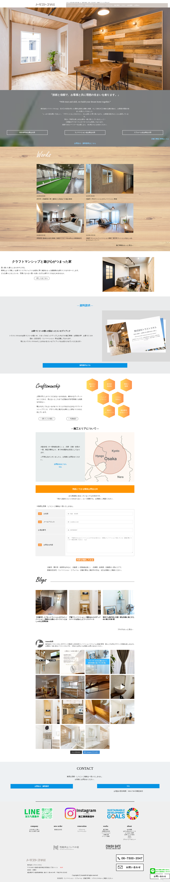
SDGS (129, 836)
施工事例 (116, 5)
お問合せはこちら (60, 464)
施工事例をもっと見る (124, 245)
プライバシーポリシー (129, 839)
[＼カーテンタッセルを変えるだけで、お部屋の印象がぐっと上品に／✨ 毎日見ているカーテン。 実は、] (122, 662)
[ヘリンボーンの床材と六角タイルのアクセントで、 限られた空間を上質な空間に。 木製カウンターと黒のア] (122, 687)
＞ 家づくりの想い (46, 419)
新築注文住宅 (89, 5)
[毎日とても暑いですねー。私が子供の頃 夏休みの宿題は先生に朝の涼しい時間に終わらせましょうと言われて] (73, 662)
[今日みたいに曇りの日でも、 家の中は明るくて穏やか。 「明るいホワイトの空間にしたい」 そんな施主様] (122, 712)
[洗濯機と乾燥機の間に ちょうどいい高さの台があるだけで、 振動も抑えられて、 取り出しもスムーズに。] (48, 737)
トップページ (71, 5)
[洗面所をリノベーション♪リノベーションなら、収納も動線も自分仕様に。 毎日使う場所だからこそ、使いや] (97, 737)
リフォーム (109, 5)
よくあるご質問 (129, 833)
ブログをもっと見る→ (125, 629)
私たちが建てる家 (34, 831)
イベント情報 (105, 836)
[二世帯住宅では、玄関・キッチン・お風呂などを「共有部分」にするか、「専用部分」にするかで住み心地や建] (73, 687)
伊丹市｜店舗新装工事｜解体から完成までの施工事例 (54, 199)
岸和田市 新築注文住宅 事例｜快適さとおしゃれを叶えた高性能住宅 (59, 238)
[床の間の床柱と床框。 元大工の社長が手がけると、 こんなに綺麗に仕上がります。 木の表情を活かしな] (97, 712)
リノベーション (99, 5)
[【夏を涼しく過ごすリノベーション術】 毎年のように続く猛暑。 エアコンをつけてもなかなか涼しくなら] (73, 712)
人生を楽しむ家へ (34, 829)
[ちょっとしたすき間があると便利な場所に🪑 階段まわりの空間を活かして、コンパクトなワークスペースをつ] (48, 712)
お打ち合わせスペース (129, 831)
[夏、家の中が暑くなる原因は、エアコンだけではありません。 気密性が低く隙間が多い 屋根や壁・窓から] (48, 662)
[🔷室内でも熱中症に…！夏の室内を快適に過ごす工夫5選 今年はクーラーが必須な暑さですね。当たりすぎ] (97, 662)
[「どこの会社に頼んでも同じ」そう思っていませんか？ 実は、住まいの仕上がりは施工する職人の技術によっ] (97, 687)
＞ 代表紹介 (72, 419)
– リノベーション (106, 833)
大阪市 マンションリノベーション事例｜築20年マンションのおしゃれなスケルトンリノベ (109, 239)
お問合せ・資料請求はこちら (85, 143)
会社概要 (129, 5)
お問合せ (137, 5)
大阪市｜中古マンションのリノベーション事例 (101, 199)
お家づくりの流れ (129, 834)
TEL (60, 467)
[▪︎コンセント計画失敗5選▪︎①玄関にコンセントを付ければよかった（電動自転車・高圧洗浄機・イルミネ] (48, 687)
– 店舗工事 (106, 834)
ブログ (123, 5)
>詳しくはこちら (42, 278)
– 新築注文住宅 (105, 831)
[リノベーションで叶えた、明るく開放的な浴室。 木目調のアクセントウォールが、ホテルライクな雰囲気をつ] (73, 737)
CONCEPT (80, 5)
